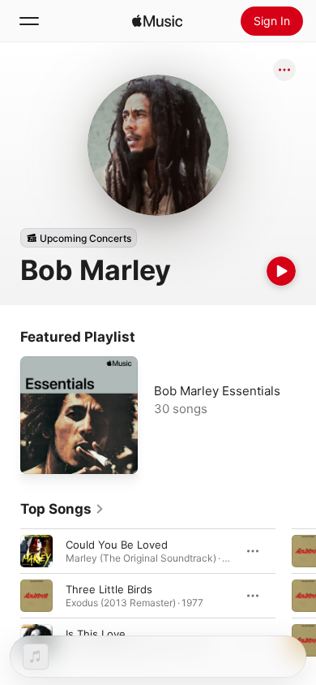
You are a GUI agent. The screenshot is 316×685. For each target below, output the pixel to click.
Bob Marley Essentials (217, 391)
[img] (157, 21)
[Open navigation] (29, 21)
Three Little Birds (109, 589)
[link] (62, 509)
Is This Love (96, 633)
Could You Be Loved (117, 544)
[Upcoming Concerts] (78, 238)
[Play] (281, 271)
